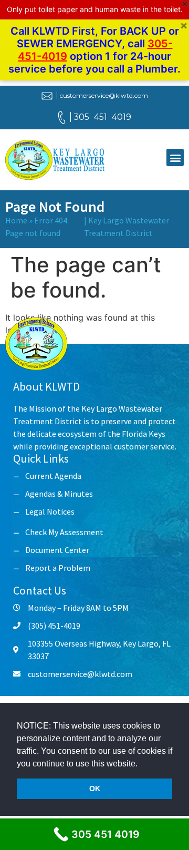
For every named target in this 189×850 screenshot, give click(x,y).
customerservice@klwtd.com (104, 95)
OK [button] (94, 788)
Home (16, 220)
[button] (141, 764)
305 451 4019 (102, 117)
